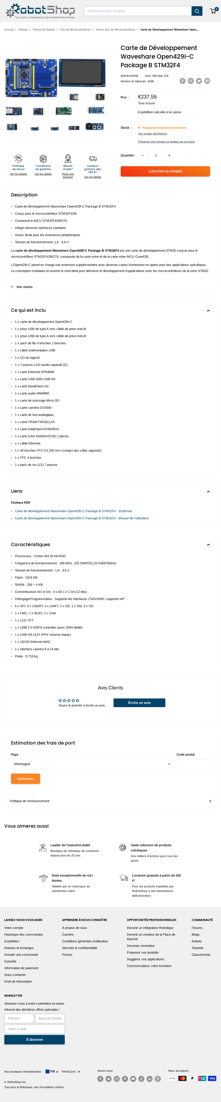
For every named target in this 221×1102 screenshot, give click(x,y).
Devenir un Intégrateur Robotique (150, 928)
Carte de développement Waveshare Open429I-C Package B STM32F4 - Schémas (73, 511)
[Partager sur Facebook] (183, 81)
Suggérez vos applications (145, 959)
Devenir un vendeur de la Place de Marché (151, 937)
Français (69, 1071)
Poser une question (68, 175)
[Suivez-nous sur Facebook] (100, 1079)
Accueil (9, 29)
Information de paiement (21, 968)
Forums (197, 928)
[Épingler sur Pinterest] (191, 81)
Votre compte (13, 928)
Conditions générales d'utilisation (85, 941)
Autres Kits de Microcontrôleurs (115, 29)
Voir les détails (18, 173)
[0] (213, 11)
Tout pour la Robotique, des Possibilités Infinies (34, 1087)
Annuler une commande (21, 954)
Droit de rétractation (18, 981)
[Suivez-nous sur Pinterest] (125, 1079)
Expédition (11, 941)
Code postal (186, 754)
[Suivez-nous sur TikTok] (141, 1079)
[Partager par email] (207, 81)
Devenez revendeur (141, 946)
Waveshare (130, 75)
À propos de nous (74, 928)
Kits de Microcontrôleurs (75, 29)
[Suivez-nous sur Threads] (158, 1079)
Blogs (196, 934)
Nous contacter (15, 975)
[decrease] (142, 155)
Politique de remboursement (29, 801)
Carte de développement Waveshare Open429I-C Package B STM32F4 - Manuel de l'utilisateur (82, 518)
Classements (201, 954)
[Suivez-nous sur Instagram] (117, 1079)
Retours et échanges (19, 948)
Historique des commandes (23, 934)
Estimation (25, 778)
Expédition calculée (151, 112)
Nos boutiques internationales (22, 1071)
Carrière (68, 934)
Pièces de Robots (44, 29)
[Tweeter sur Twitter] (199, 81)
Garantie (10, 961)
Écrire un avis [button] (139, 703)
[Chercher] (197, 11)
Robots (23, 29)
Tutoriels (198, 948)
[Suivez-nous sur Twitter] (109, 1079)
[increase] (169, 155)
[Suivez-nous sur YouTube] (133, 1079)
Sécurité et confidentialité (79, 948)
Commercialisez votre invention (149, 966)
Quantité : (128, 155)
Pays (14, 754)
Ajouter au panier (165, 171)
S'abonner (34, 1039)
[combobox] (138, 11)
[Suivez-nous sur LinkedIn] (150, 1079)
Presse (67, 954)
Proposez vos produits (143, 952)
